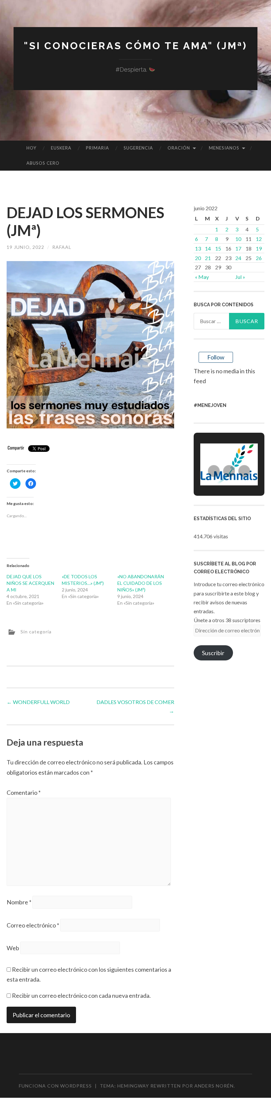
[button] (214, 471)
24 (238, 258)
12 (259, 239)
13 (198, 248)
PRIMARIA (97, 148)
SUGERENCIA (138, 148)
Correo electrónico (33, 925)
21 (208, 258)
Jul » (240, 277)
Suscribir (213, 652)
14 (208, 248)
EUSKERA (61, 148)
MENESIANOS (224, 148)
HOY (31, 148)
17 (238, 248)
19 (259, 248)
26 (259, 258)
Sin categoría (36, 631)
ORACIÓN (179, 148)
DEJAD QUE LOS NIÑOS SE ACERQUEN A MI (30, 583)
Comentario (24, 792)
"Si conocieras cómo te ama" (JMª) (135, 45)
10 (238, 239)
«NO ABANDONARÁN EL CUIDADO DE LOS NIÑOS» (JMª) (140, 583)
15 (218, 248)
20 (198, 258)
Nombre (19, 902)
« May (202, 277)
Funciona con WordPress (55, 1086)
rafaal (61, 247)
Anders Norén (214, 1086)
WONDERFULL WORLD (38, 702)
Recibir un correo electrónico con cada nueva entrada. (81, 995)
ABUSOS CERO (42, 163)
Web (13, 948)
